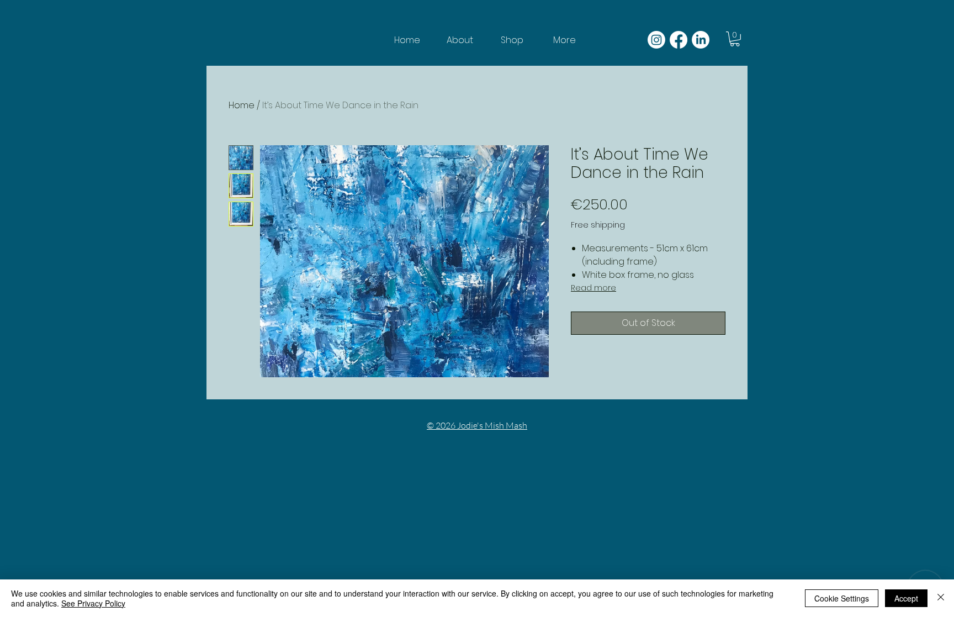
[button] (735, 38)
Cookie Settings (841, 598)
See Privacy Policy (93, 603)
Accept (906, 598)
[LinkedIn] (700, 40)
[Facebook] (678, 40)
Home (242, 105)
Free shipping (598, 225)
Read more (593, 287)
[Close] (940, 598)
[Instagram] (656, 40)
